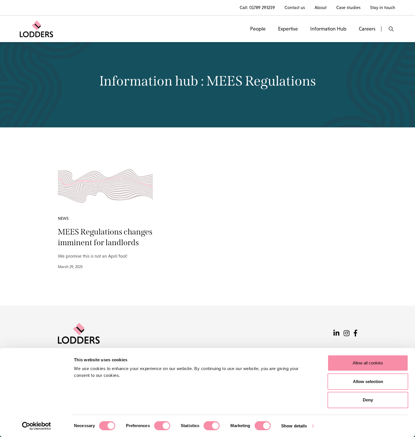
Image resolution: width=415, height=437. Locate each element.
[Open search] (391, 29)
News (63, 218)
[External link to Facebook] (355, 333)
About (320, 7)
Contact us (295, 7)
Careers (367, 29)
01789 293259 (262, 7)
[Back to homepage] (36, 28)
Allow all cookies (368, 362)
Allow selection (368, 381)
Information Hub (328, 29)
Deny (368, 399)
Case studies (348, 7)
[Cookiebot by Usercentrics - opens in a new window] (36, 426)
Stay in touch (382, 7)
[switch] (162, 425)
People (258, 29)
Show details (294, 425)
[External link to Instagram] (347, 333)
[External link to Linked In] (336, 333)
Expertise (288, 29)
